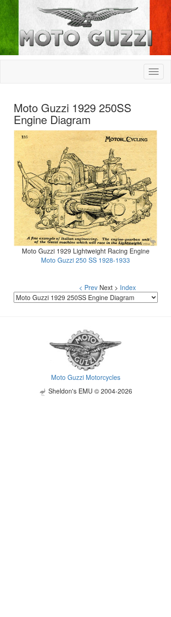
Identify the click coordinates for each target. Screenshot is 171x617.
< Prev (88, 287)
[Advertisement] (85, 481)
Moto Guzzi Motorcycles (85, 377)
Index (128, 287)
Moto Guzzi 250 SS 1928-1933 (85, 259)
